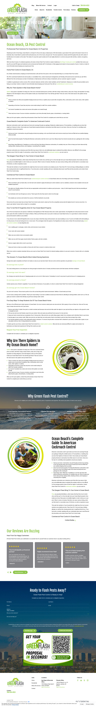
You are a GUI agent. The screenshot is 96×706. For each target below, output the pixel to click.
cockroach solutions (54, 152)
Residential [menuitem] (49, 10)
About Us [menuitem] (42, 10)
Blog (33, 5)
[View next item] (11, 572)
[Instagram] (87, 680)
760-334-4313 (84, 5)
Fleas (8, 159)
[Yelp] (84, 680)
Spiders (9, 91)
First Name (9, 601)
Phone (8, 605)
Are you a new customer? (12, 613)
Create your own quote (65, 630)
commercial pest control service (39, 178)
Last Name (50, 601)
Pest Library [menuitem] (66, 10)
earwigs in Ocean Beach (78, 261)
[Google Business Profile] (81, 680)
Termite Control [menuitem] (57, 10)
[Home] (17, 8)
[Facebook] (78, 680)
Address (8, 609)
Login (55, 5)
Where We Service (40, 5)
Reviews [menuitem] (73, 10)
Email (49, 605)
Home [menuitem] (36, 10)
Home (33, 680)
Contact (50, 5)
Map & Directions (45, 687)
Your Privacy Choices (23, 701)
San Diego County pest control (68, 62)
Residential (34, 683)
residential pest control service (65, 84)
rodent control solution (46, 324)
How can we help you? (12, 616)
